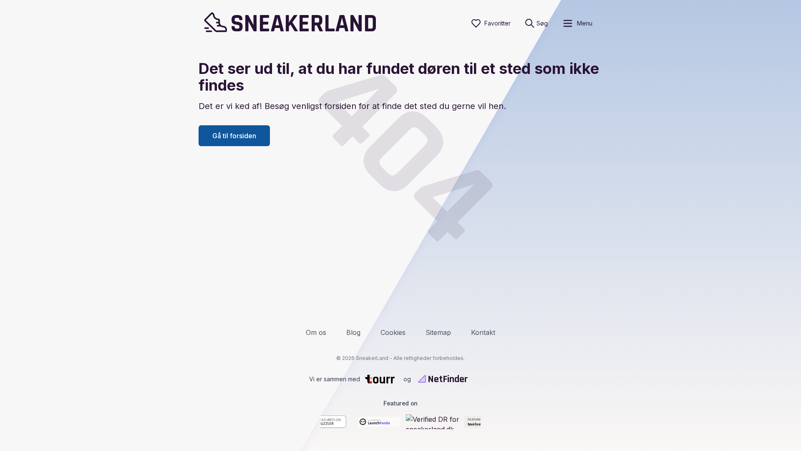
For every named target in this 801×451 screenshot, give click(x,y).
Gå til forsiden (234, 136)
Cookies (393, 332)
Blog (353, 332)
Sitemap (438, 332)
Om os (316, 332)
